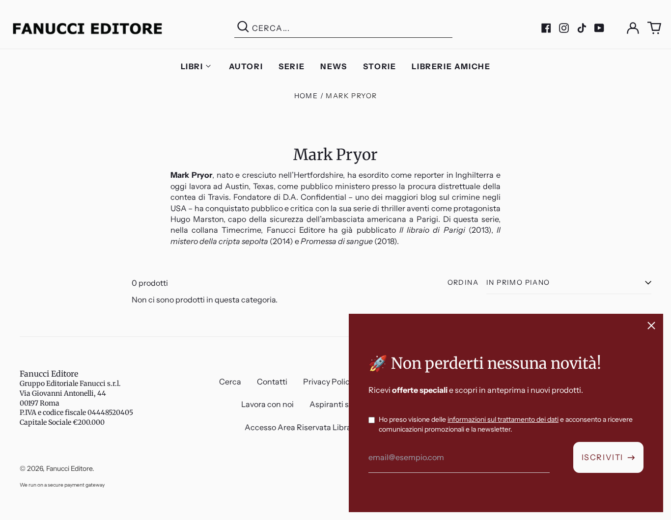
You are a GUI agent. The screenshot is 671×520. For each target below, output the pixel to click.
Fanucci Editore (49, 374)
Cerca (230, 381)
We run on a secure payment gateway (62, 485)
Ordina (462, 282)
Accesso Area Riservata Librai (299, 427)
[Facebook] (546, 28)
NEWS (333, 66)
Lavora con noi (267, 404)
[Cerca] (243, 28)
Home (306, 95)
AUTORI (246, 66)
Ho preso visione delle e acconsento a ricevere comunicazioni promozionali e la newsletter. (506, 424)
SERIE (292, 66)
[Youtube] (599, 28)
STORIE (379, 66)
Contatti (272, 381)
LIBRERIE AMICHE (451, 66)
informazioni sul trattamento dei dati (503, 419)
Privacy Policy (328, 381)
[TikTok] (582, 28)
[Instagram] (564, 28)
